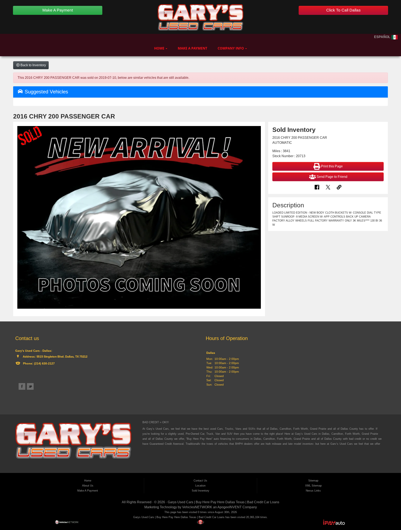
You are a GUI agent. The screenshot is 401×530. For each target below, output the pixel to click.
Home (159, 48)
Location (200, 485)
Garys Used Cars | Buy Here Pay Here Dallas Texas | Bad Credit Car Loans (223, 502)
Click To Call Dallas (343, 10)
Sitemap (313, 480)
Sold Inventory (200, 490)
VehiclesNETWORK (197, 507)
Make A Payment (57, 10)
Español (382, 37)
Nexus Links (313, 490)
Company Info (231, 48)
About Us (87, 485)
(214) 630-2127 (44, 363)
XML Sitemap (313, 485)
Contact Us (200, 480)
